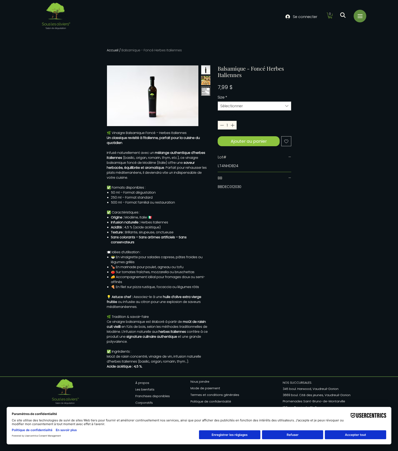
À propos (142, 383)
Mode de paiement (205, 388)
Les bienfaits (144, 389)
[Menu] (360, 16)
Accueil (112, 50)
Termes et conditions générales (214, 395)
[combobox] (254, 105)
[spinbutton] (227, 125)
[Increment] (233, 125)
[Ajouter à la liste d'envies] (286, 141)
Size (222, 97)
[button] (330, 15)
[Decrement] (221, 125)
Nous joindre (200, 381)
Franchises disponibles (152, 396)
